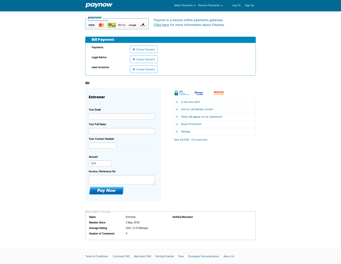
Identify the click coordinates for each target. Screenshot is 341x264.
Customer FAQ (121, 256)
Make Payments (183, 5)
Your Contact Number (101, 138)
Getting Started (164, 256)
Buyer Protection (191, 124)
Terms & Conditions (96, 256)
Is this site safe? (190, 102)
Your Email (95, 109)
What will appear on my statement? (202, 116)
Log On (236, 5)
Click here (161, 25)
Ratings (185, 131)
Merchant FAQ (142, 256)
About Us (228, 256)
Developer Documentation (203, 256)
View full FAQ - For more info (190, 139)
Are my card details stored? (197, 109)
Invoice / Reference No (102, 171)
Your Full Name (97, 124)
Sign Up (249, 5)
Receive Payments (209, 5)
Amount (93, 156)
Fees (181, 256)
